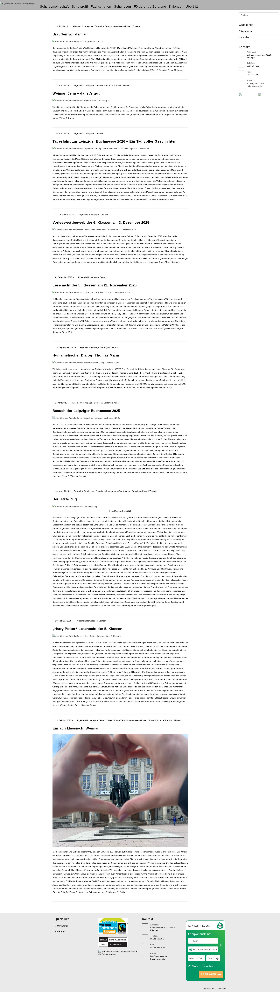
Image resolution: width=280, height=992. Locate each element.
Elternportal (245, 31)
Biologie (105, 347)
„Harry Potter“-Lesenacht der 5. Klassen (87, 629)
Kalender (244, 37)
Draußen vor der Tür (70, 34)
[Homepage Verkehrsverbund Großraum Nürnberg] (220, 925)
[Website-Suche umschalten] (202, 6)
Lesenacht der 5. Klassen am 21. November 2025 (94, 285)
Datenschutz (222, 988)
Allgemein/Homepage (83, 26)
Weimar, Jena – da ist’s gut (76, 93)
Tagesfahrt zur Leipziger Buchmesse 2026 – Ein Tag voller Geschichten (114, 141)
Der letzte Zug (64, 499)
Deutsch (99, 26)
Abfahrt (195, 966)
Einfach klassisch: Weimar (75, 728)
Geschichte (89, 491)
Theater (136, 26)
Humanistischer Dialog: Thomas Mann (85, 355)
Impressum (209, 988)
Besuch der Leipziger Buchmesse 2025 (86, 411)
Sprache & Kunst (113, 85)
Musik (127, 491)
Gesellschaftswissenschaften (118, 26)
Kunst (151, 720)
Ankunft (210, 966)
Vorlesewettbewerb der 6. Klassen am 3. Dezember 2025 (100, 222)
